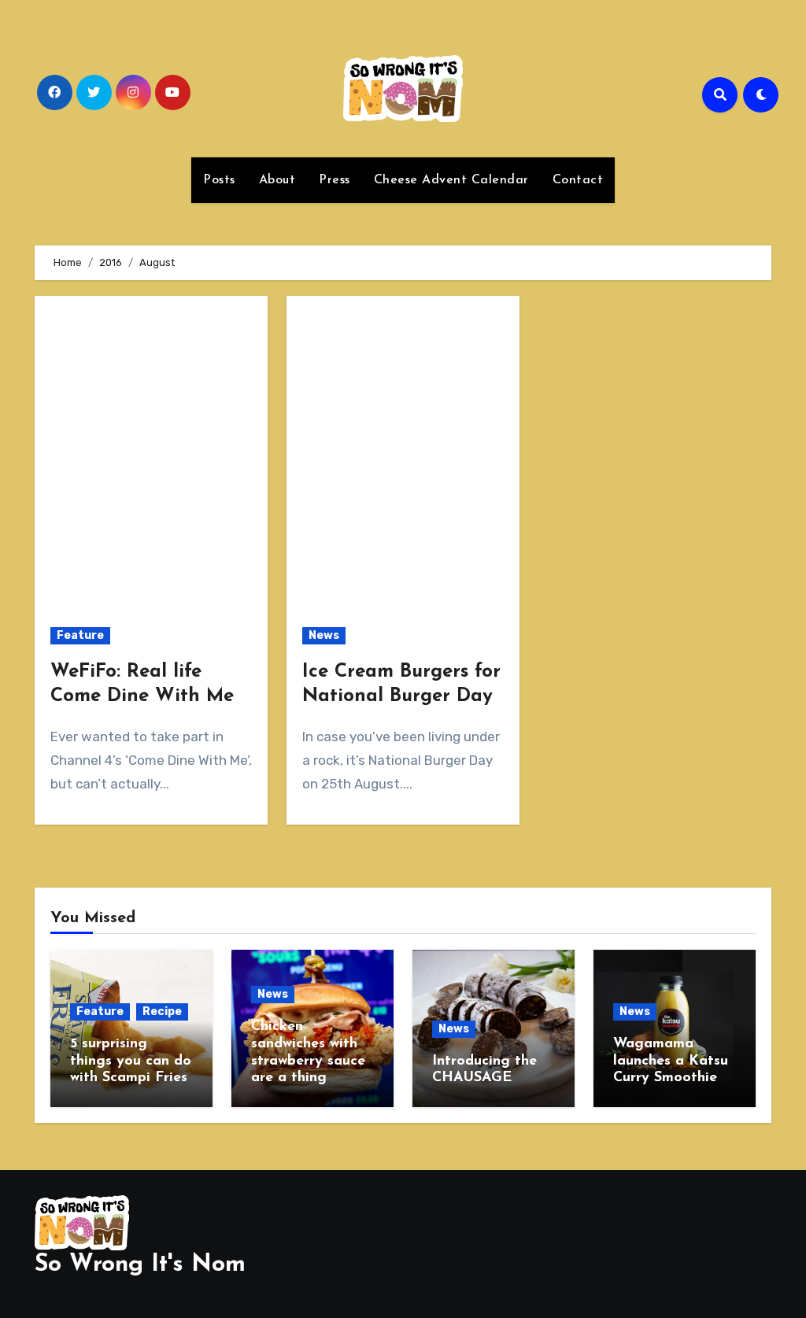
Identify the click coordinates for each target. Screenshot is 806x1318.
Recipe (162, 1011)
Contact (578, 180)
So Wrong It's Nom (140, 1265)
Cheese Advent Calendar (451, 180)
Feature (80, 635)
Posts (219, 180)
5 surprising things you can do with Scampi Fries (130, 1061)
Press (334, 180)
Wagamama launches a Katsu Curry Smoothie (670, 1061)
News (324, 635)
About (277, 180)
